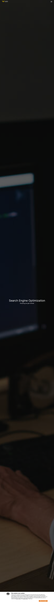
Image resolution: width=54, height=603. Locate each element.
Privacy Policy (18, 598)
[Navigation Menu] (51, 1)
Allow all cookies (43, 600)
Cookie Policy (25, 598)
